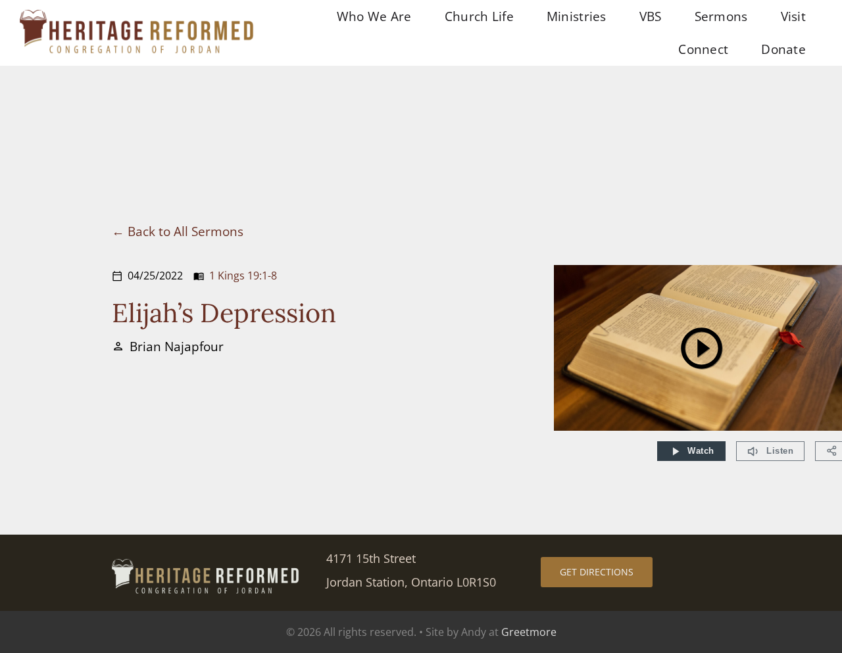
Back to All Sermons (185, 231)
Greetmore (529, 632)
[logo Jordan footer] (206, 565)
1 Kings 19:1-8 (243, 275)
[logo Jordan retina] (138, 16)
